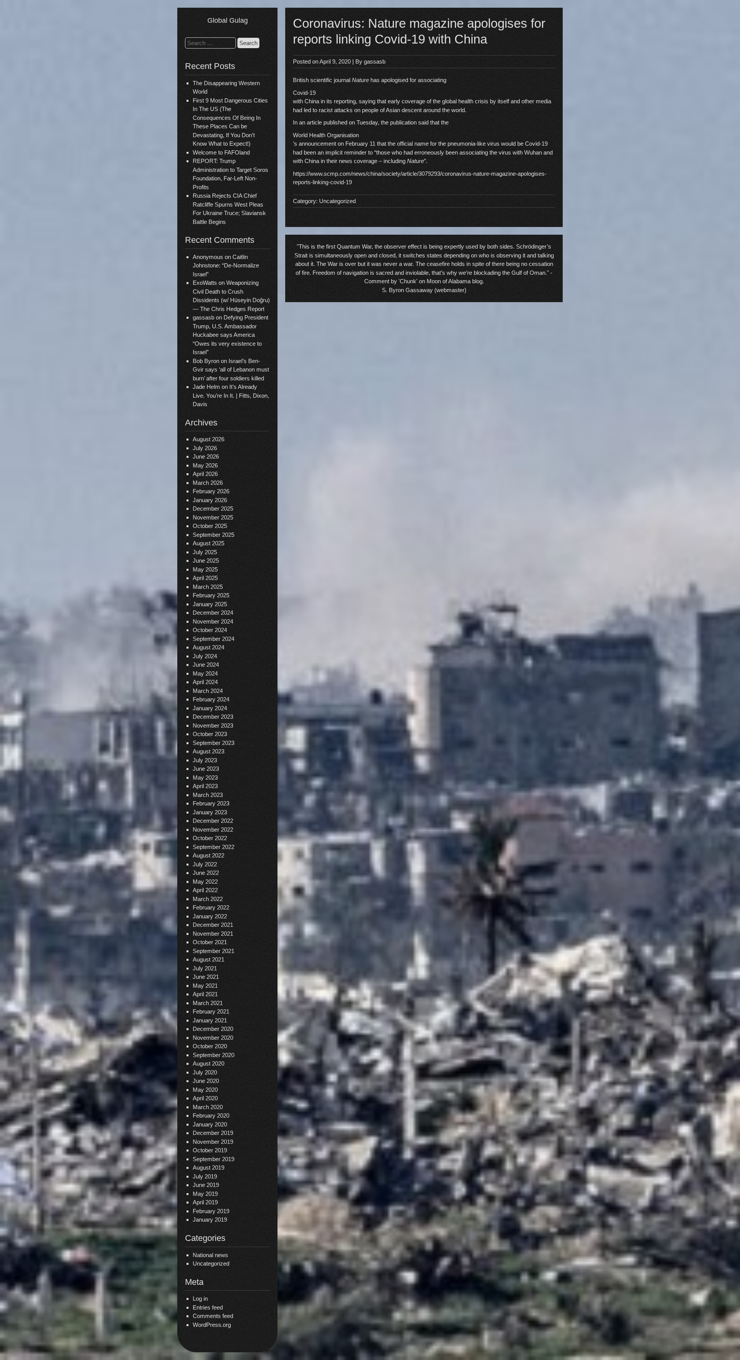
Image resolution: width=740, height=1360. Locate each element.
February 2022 (211, 907)
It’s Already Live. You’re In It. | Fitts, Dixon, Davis (231, 395)
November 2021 (213, 933)
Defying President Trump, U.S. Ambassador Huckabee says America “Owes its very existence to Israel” (230, 334)
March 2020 (208, 1107)
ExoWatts (205, 282)
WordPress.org (212, 1324)
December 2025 (213, 508)
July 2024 (205, 656)
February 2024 (211, 699)
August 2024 (208, 647)
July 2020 (205, 1072)
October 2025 (210, 526)
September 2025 (213, 534)
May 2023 (205, 777)
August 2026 (208, 439)
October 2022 (210, 838)
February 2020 (211, 1115)
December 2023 (213, 716)
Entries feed (208, 1307)
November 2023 (213, 725)
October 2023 (210, 734)
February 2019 (211, 1211)
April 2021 (205, 994)
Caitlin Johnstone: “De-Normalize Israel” (226, 265)
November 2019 (213, 1141)
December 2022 (213, 820)
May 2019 (205, 1193)
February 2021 (211, 1011)
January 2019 (210, 1219)
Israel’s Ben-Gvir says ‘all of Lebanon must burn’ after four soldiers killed (231, 370)
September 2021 (213, 951)
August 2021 (208, 959)
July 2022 (205, 864)
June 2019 (206, 1185)
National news (210, 1255)
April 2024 (205, 682)
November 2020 (213, 1037)
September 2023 (213, 743)
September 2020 (213, 1055)
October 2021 (210, 942)
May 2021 (205, 985)
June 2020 (206, 1081)
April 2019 (205, 1202)
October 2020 (210, 1046)
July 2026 (205, 448)
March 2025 (208, 586)
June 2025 (206, 560)
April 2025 (205, 578)
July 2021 (205, 968)
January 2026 (210, 500)
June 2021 (206, 976)
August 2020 (208, 1063)
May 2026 (205, 465)
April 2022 (205, 890)
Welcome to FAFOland (221, 152)
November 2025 (213, 517)
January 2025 (210, 604)
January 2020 (210, 1124)
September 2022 (213, 847)
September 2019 (213, 1159)
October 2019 (210, 1150)
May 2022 (205, 881)
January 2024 (210, 708)
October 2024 (210, 630)
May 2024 (205, 673)
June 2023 (206, 768)
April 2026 (205, 474)
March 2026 (208, 482)
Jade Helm (206, 386)
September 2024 (213, 638)
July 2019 (205, 1176)
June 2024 (206, 664)
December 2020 (213, 1028)
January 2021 (210, 1020)
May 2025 (205, 569)
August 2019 (208, 1167)
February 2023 (211, 803)
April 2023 (205, 786)
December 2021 (213, 924)
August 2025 (208, 543)
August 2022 (208, 855)
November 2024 (213, 621)
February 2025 (211, 595)
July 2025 (205, 552)
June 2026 (206, 456)
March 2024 (208, 691)
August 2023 (208, 751)
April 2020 (205, 1098)
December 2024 (213, 612)
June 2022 (206, 872)
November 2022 (213, 829)
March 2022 (208, 899)
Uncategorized (211, 1263)
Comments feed (213, 1316)
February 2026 (211, 491)
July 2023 (205, 760)
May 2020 (205, 1089)
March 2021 (208, 1003)
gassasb (374, 61)
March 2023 (208, 795)
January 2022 (210, 916)
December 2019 (213, 1133)
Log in (200, 1298)
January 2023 (210, 812)
